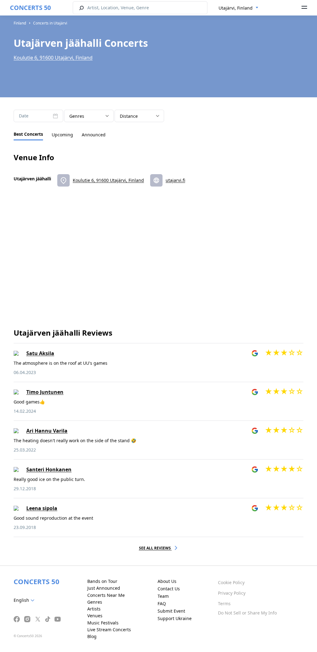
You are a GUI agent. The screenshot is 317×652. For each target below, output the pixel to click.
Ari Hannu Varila (46, 430)
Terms (224, 603)
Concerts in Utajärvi (50, 23)
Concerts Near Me (106, 595)
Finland (20, 23)
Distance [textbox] (129, 116)
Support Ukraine (175, 618)
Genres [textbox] (76, 116)
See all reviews (155, 548)
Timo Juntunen (44, 392)
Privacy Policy (231, 593)
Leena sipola (41, 508)
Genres (94, 602)
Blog (92, 636)
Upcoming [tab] (62, 135)
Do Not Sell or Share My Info (247, 613)
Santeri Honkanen (49, 469)
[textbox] (25, 600)
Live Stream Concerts (109, 629)
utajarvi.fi (175, 180)
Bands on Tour (102, 581)
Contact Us (169, 589)
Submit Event (171, 611)
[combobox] (238, 8)
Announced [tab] (94, 135)
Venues (94, 616)
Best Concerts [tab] (28, 134)
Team (163, 596)
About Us (167, 581)
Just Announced (103, 588)
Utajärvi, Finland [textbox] (236, 8)
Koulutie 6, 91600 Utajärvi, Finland (53, 57)
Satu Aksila (40, 353)
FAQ (162, 603)
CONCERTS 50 (30, 7)
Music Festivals (103, 623)
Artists (94, 609)
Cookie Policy (231, 582)
